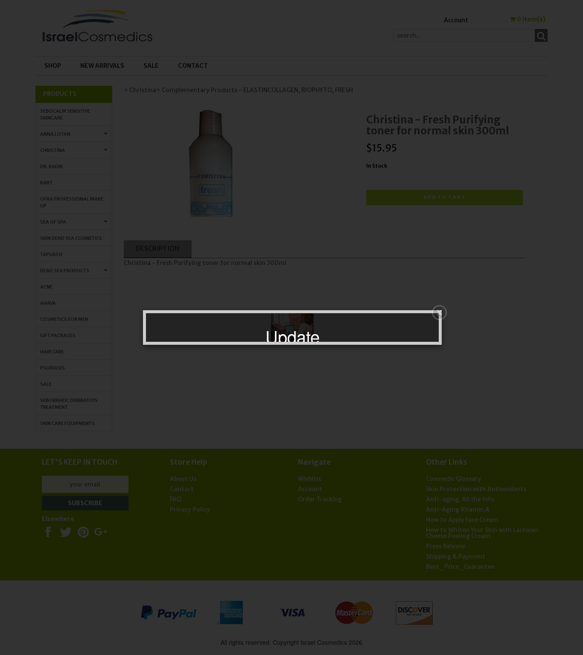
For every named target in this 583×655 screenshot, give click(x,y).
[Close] (439, 312)
